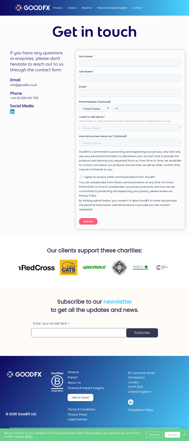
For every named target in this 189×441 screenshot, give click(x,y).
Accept (172, 434)
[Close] (184, 434)
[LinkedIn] (12, 111)
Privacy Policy (24, 436)
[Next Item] (164, 267)
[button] (86, 8)
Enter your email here (50, 323)
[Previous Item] (25, 267)
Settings (154, 434)
